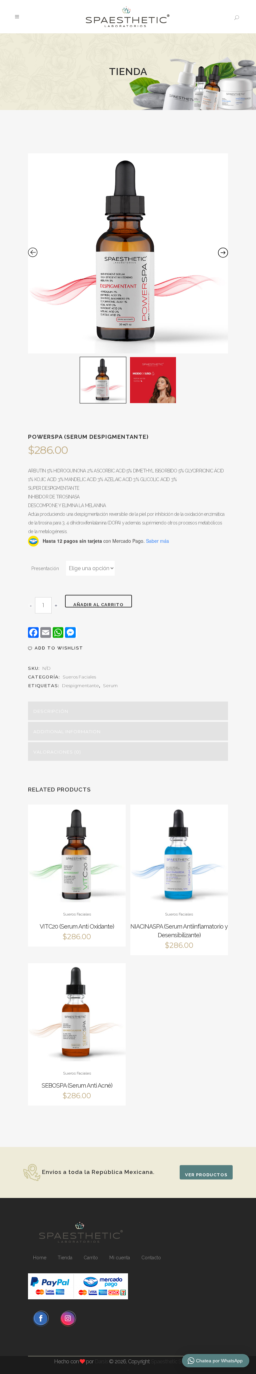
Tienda (65, 1257)
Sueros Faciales (79, 676)
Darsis (101, 1361)
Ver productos (206, 1174)
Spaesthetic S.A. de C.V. (176, 1361)
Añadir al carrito (98, 604)
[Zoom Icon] (128, 253)
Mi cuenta (119, 1257)
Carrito (91, 1257)
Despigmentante (80, 685)
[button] (55, 648)
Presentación (45, 568)
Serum (110, 685)
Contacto (151, 1257)
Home (39, 1257)
